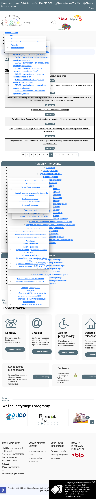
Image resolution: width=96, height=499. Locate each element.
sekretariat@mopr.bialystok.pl (13, 474)
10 (67, 155)
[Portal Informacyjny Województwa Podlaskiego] (65, 26)
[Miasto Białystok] (77, 18)
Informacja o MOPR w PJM (69, 3)
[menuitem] (12, 33)
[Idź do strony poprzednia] (28, 154)
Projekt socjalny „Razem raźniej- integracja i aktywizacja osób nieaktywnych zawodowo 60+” (49, 119)
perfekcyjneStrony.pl (48, 491)
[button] (16, 417)
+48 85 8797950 (18, 454)
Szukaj (53, 21)
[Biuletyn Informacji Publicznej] (63, 18)
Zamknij (93, 482)
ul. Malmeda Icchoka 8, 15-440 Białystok (13, 449)
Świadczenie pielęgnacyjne (16, 368)
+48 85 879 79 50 (45, 3)
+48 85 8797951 (14, 467)
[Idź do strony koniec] (76, 154)
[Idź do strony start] (23, 154)
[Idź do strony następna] (72, 154)
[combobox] (38, 22)
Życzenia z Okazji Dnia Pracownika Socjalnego (50, 110)
